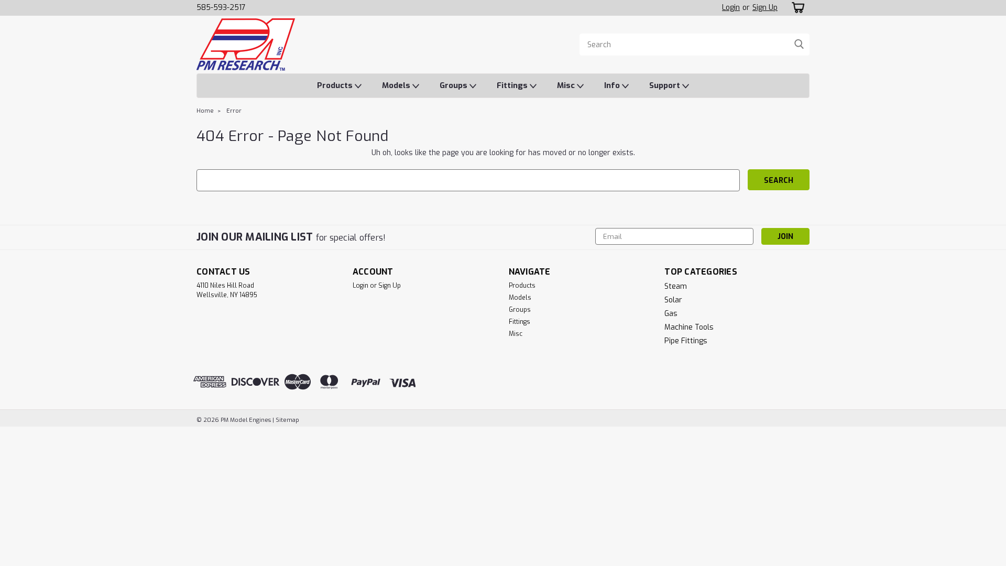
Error (234, 111)
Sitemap (287, 420)
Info (613, 85)
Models (397, 85)
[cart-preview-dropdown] (796, 8)
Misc (567, 85)
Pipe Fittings (685, 341)
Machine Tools (689, 327)
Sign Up (765, 8)
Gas (670, 314)
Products (336, 85)
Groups (454, 85)
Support (665, 85)
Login (731, 8)
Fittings (513, 85)
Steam (675, 286)
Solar (673, 300)
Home (205, 111)
